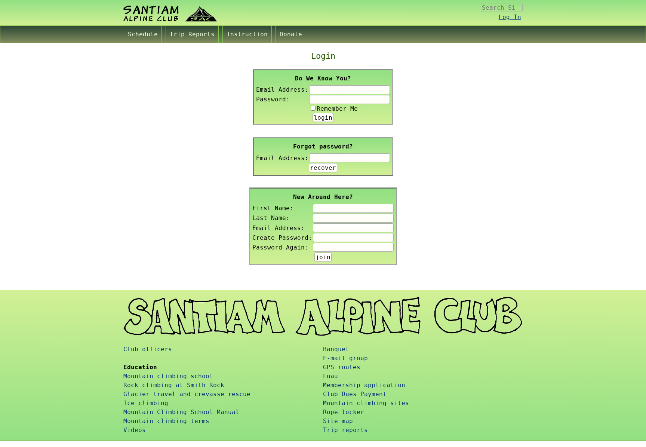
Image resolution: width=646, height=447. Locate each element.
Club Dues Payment (355, 394)
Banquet (336, 349)
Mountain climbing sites (366, 403)
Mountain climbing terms (166, 421)
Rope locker (343, 412)
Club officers (147, 349)
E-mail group (345, 358)
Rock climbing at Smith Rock (173, 385)
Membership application (364, 385)
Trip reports (345, 430)
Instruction (247, 34)
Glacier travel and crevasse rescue (186, 394)
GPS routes (341, 367)
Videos (134, 430)
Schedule (143, 34)
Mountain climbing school (168, 376)
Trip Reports (192, 34)
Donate (291, 34)
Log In (510, 17)
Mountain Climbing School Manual (181, 412)
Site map (338, 421)
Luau (330, 376)
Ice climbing (145, 403)
